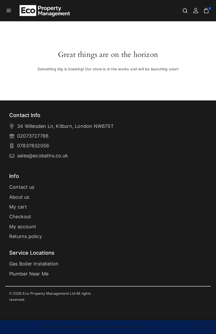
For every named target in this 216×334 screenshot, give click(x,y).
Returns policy (25, 236)
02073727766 (32, 136)
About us (19, 197)
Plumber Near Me (28, 274)
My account (22, 226)
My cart (18, 207)
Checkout (20, 216)
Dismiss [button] (203, 327)
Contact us (21, 187)
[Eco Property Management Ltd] (45, 10)
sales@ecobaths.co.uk (42, 155)
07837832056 (33, 145)
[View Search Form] (185, 10)
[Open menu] (9, 10)
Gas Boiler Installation (34, 264)
